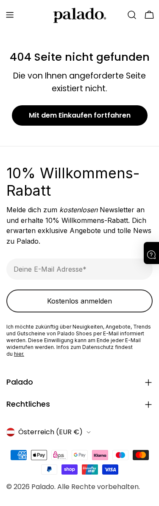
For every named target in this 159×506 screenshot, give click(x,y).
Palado (42, 487)
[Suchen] (131, 14)
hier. (19, 354)
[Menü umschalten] (9, 14)
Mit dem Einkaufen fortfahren (80, 115)
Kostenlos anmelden (79, 301)
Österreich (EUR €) (50, 432)
